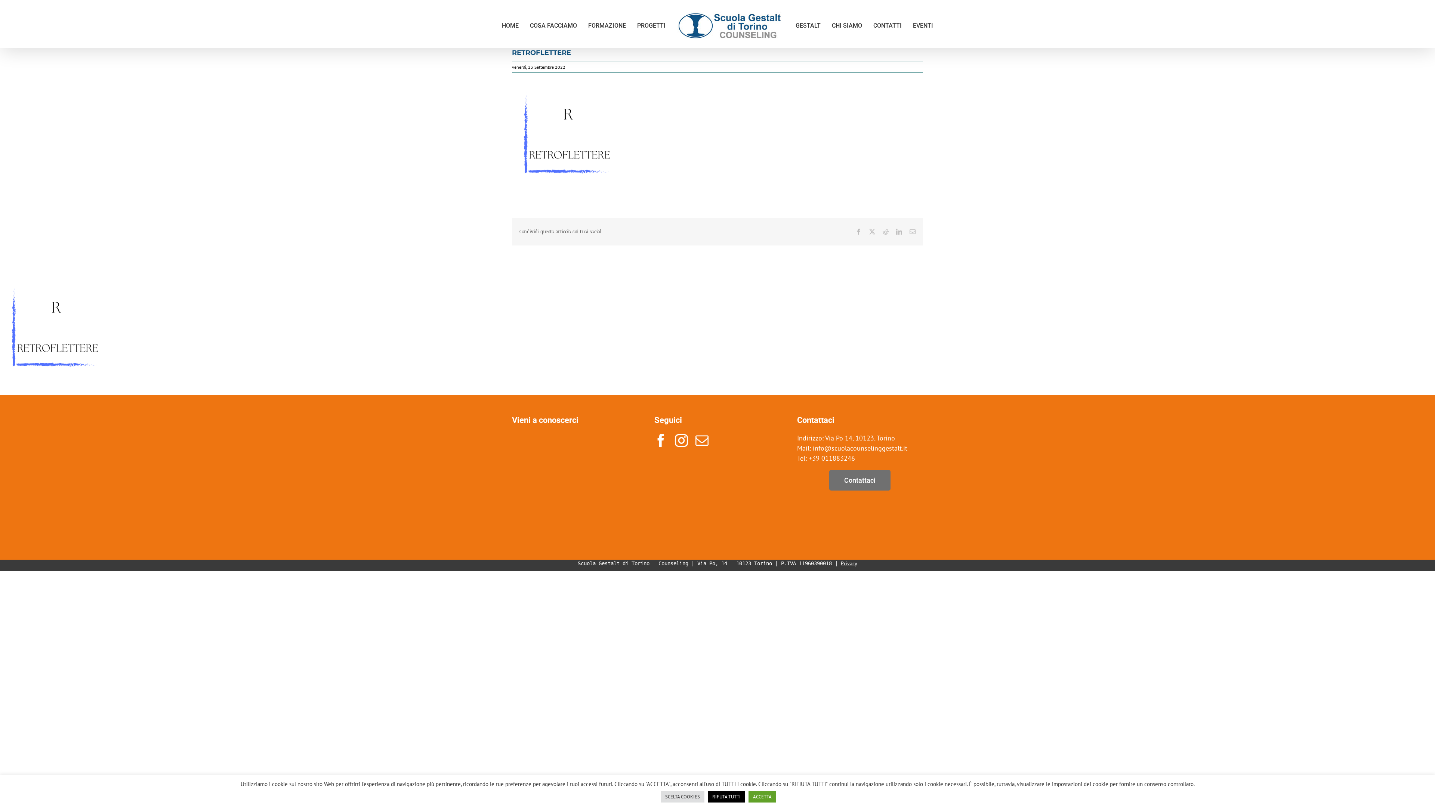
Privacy (849, 563)
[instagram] (681, 440)
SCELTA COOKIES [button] (682, 797)
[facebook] (660, 440)
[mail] (702, 440)
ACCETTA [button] (762, 797)
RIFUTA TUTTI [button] (726, 797)
